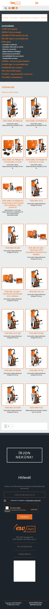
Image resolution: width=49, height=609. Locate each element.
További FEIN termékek (10, 58)
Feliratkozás (25, 517)
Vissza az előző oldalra (10, 92)
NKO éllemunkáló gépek (11, 71)
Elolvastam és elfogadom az (26, 500)
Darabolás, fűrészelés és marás (13, 47)
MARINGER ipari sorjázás (12, 68)
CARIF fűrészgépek (9, 29)
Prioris (17, 605)
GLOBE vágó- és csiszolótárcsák (15, 64)
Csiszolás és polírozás (10, 44)
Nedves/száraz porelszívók (11, 54)
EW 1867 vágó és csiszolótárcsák (15, 39)
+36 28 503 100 (26, 547)
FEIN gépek (14, 18)
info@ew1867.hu (24, 554)
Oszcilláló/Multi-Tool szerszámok (13, 56)
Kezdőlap (5, 18)
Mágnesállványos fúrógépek (29, 18)
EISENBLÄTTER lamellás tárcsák (15, 35)
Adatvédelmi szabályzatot (33, 500)
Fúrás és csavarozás (9, 49)
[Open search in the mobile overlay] (6, 8)
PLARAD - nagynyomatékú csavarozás (17, 74)
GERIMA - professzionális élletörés (16, 61)
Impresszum (35, 605)
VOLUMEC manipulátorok (12, 77)
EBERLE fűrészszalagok (11, 32)
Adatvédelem (35, 603)
